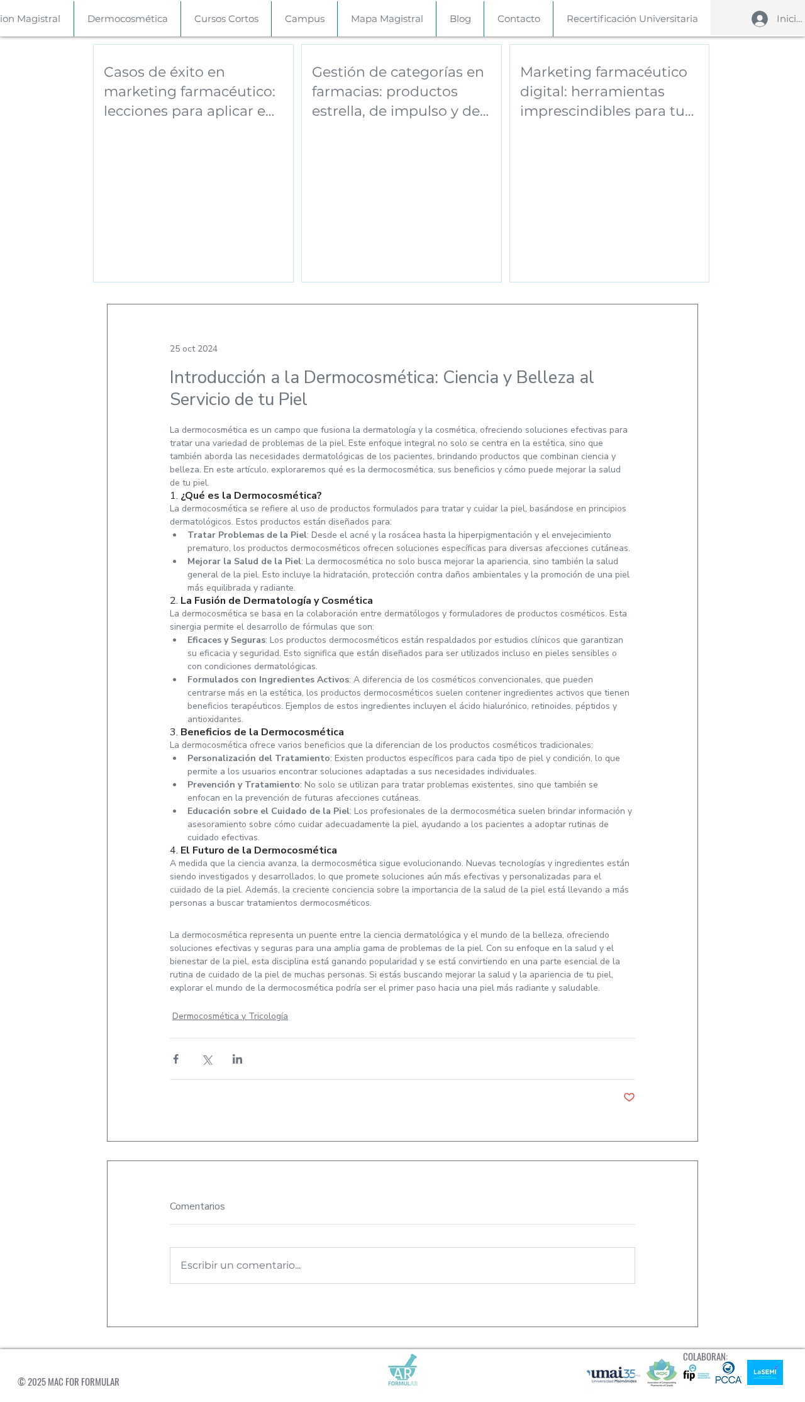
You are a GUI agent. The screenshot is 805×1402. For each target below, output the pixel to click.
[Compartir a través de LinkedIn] (237, 1059)
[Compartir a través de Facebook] (176, 1059)
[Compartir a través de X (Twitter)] (207, 1059)
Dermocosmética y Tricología (230, 1016)
